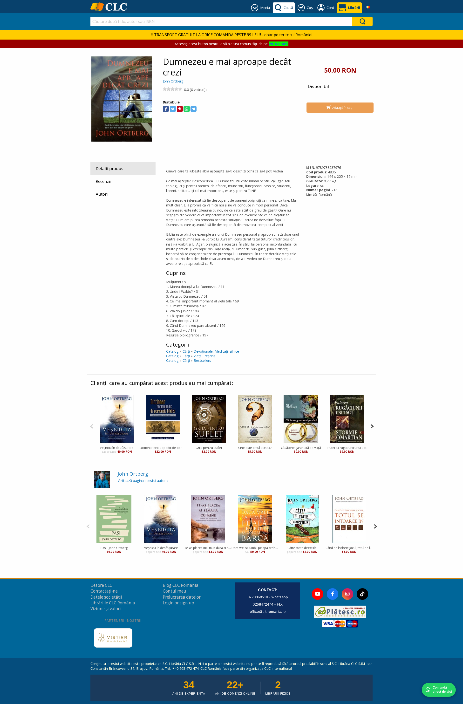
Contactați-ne (104, 591)
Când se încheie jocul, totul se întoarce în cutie (349, 548)
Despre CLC (101, 585)
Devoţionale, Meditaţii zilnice (216, 351)
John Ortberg (173, 81)
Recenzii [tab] (103, 181)
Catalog (172, 351)
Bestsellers (202, 360)
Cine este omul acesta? (255, 447)
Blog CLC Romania (180, 585)
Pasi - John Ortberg (114, 548)
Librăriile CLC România (112, 603)
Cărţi (186, 351)
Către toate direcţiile (302, 548)
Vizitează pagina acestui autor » (143, 480)
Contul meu (174, 591)
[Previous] (91, 426)
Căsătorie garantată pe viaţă (301, 447)
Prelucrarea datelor (182, 597)
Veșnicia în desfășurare (117, 447)
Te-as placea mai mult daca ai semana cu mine (208, 548)
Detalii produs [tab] (109, 168)
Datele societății (106, 597)
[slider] (172, 89)
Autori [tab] (102, 194)
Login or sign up (178, 603)
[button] (166, 109)
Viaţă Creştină (205, 356)
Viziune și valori (105, 608)
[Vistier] (113, 638)
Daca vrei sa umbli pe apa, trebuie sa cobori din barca (255, 548)
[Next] (372, 426)
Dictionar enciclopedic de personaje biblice (163, 447)
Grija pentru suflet (209, 447)
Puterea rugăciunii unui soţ (347, 447)
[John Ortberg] (102, 479)
